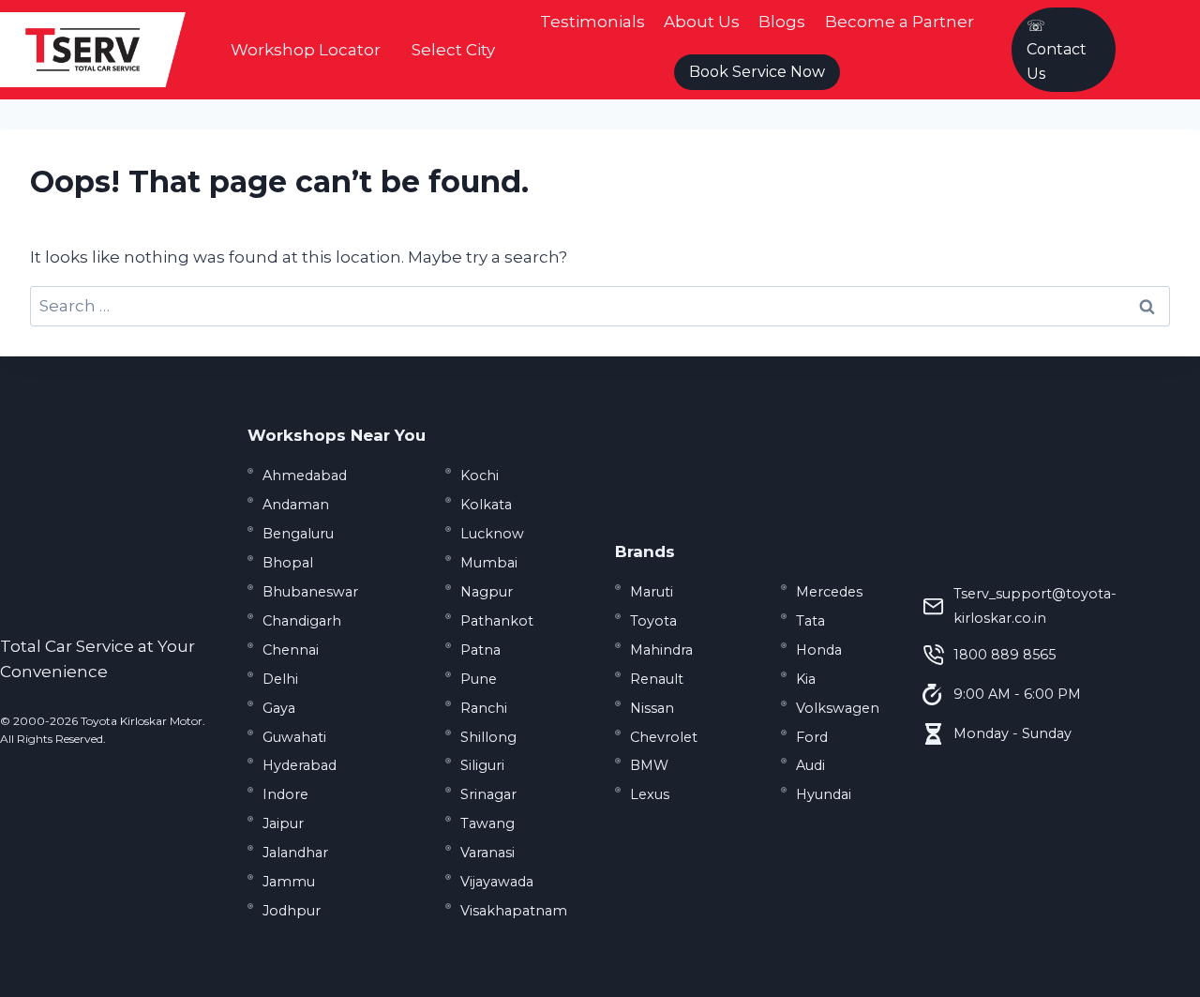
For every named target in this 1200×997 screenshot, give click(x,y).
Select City (453, 49)
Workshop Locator (306, 49)
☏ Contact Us (1057, 50)
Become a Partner (899, 21)
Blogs (781, 21)
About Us (702, 21)
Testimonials (592, 21)
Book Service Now (757, 72)
